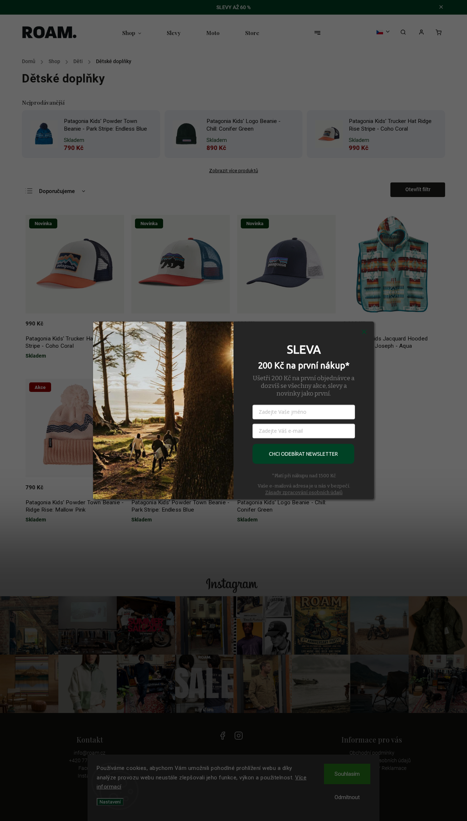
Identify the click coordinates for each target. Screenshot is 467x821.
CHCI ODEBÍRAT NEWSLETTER (303, 454)
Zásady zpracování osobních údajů (304, 492)
